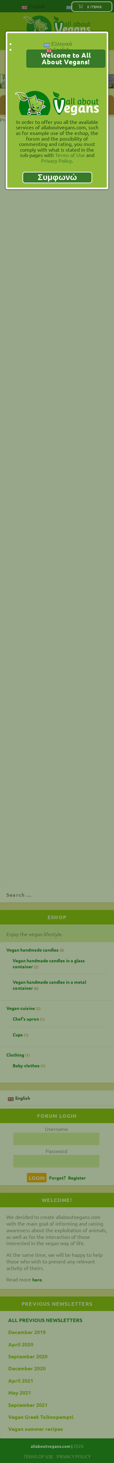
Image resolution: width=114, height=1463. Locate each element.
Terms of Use (70, 155)
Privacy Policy (56, 160)
